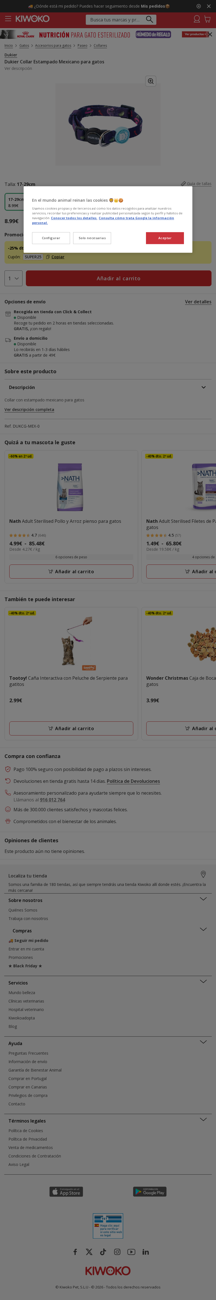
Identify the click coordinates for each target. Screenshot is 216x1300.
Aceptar (165, 238)
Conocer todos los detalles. (74, 218)
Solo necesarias (92, 238)
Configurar (51, 238)
